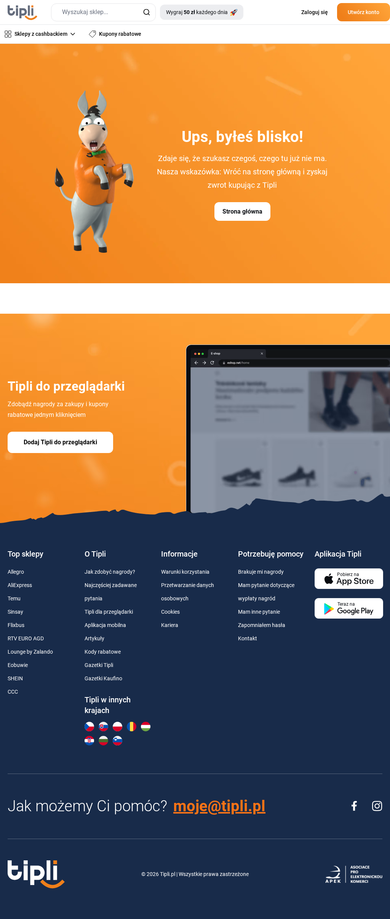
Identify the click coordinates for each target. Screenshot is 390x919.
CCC (13, 692)
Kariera (169, 625)
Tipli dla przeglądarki (109, 612)
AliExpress (20, 585)
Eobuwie (18, 665)
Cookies (170, 612)
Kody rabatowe (103, 652)
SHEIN (15, 678)
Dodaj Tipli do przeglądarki (60, 442)
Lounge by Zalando (30, 652)
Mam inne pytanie (259, 612)
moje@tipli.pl (219, 806)
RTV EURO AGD (26, 638)
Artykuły (94, 638)
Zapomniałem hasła (261, 625)
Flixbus (16, 625)
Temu (14, 598)
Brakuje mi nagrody (261, 572)
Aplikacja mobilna (105, 625)
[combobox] (103, 12)
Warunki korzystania (185, 572)
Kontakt (247, 638)
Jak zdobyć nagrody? (110, 572)
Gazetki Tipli (99, 665)
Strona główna (242, 211)
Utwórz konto (363, 12)
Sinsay (15, 612)
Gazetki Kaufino (103, 678)
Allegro (16, 572)
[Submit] (146, 12)
